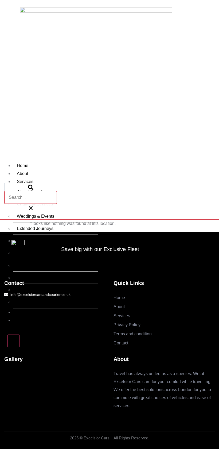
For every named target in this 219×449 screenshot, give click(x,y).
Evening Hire (29, 290)
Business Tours (31, 241)
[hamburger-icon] (177, 164)
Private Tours (29, 253)
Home (22, 165)
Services (25, 181)
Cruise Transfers (32, 302)
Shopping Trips (31, 277)
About (22, 173)
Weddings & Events (35, 216)
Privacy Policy (30, 312)
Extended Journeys (35, 228)
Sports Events (30, 265)
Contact (24, 320)
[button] (30, 187)
